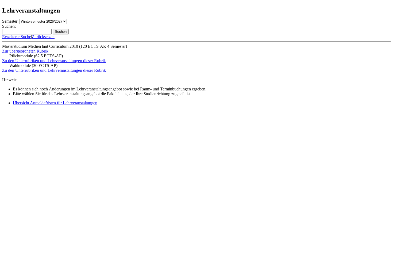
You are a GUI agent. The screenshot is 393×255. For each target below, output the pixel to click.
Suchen (61, 32)
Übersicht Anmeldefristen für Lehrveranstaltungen (55, 103)
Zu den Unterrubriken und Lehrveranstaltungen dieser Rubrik (54, 60)
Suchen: (9, 26)
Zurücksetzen (43, 36)
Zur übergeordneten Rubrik (25, 51)
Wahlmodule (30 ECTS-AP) (33, 65)
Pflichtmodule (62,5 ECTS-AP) (36, 56)
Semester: (10, 21)
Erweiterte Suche (16, 36)
